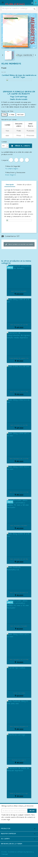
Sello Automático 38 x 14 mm (19, 392)
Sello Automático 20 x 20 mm (19, 660)
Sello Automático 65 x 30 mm (19, 459)
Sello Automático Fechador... (19, 526)
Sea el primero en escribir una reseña (19, 244)
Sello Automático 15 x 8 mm (19, 325)
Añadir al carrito (20, 146)
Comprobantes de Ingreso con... (19, 358)
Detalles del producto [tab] (24, 185)
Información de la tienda (11, 844)
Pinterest (22, 160)
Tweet (16, 160)
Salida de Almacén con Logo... (19, 793)
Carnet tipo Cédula (19, 693)
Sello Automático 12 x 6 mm (19, 425)
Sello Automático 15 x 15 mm (19, 559)
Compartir (11, 160)
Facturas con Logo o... (19, 760)
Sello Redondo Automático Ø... (19, 593)
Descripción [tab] (10, 185)
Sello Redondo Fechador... (19, 291)
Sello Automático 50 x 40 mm (19, 492)
